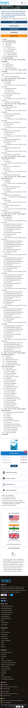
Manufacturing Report (6, 618)
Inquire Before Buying (11, 490)
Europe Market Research (7, 612)
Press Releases (5, 622)
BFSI (3, 658)
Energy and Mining (6, 666)
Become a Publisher (6, 640)
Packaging (4, 672)
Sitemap (3, 646)
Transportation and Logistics (8, 679)
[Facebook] (5, 601)
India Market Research (6, 608)
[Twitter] (8, 601)
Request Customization (11, 472)
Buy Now (14, 22)
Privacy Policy (8, 706)
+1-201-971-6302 (6, 688)
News (3, 644)
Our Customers (5, 638)
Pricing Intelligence (6, 616)
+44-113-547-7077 (7, 695)
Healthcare (4, 670)
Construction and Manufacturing (8, 662)
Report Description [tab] (14, 25)
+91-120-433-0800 (6, 702)
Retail (3, 675)
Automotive (4, 656)
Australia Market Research (7, 606)
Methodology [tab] (14, 32)
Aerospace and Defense (7, 652)
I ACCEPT (18, 706)
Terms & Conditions (6, 632)
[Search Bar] (22, 2)
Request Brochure (10, 484)
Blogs (3, 620)
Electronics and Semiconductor (8, 664)
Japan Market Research (7, 610)
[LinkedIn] (2, 601)
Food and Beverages (6, 668)
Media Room (4, 636)
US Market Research (6, 614)
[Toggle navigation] (25, 3)
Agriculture (4, 654)
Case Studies (4, 624)
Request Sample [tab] (14, 35)
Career (3, 630)
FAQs (3, 642)
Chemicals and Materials (7, 660)
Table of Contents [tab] (14, 29)
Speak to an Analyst (10, 478)
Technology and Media (6, 677)
